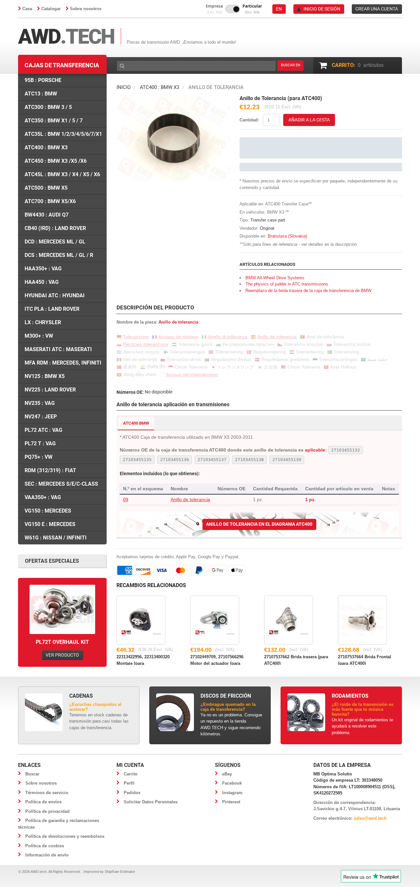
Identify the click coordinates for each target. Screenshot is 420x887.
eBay (227, 773)
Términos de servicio (46, 792)
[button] (214, 9)
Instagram (232, 792)
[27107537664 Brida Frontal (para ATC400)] (362, 620)
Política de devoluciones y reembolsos (64, 836)
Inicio (123, 87)
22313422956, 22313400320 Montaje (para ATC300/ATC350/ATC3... (143, 659)
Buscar (32, 773)
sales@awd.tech (370, 818)
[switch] (232, 9)
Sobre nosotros (85, 8)
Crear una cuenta (376, 8)
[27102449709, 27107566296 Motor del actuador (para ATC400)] (214, 620)
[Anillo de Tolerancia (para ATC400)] (173, 98)
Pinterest (231, 801)
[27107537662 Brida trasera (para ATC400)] (288, 620)
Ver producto (62, 655)
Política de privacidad (47, 811)
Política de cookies (44, 845)
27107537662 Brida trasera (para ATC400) (296, 659)
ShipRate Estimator (120, 872)
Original (267, 228)
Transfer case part (267, 220)
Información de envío (47, 855)
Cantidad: (249, 119)
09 (125, 499)
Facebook (232, 783)
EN (279, 8)
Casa (27, 8)
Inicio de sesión (322, 8)
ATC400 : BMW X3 (159, 87)
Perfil (129, 783)
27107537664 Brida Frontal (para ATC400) (364, 659)
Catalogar (51, 8)
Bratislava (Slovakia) (287, 236)
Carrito (130, 773)
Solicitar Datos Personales (151, 801)
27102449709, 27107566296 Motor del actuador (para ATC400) (216, 659)
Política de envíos (43, 801)
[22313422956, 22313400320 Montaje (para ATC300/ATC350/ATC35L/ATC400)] (140, 620)
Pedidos (132, 792)
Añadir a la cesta (309, 119)
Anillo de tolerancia (190, 499)
